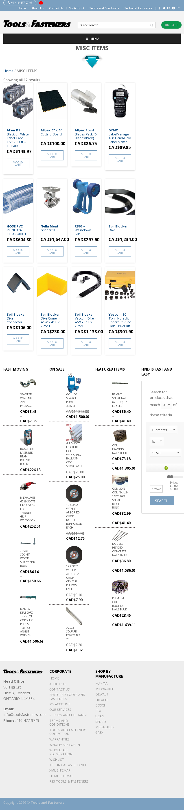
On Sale (171, 25)
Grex (99, 732)
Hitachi (101, 700)
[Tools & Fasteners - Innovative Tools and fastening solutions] (37, 22)
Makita (101, 683)
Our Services (60, 709)
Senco (100, 722)
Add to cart (18, 163)
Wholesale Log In (64, 744)
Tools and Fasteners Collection (68, 732)
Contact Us (56, 8)
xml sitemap (59, 770)
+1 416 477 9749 (21, 2)
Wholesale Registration (60, 752)
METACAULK (104, 727)
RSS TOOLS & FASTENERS (69, 781)
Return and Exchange (68, 715)
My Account (76, 8)
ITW (98, 711)
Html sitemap (61, 776)
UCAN (99, 716)
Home (22, 8)
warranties (59, 739)
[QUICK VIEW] (18, 104)
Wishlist (56, 759)
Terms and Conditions (104, 8)
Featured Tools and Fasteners (67, 697)
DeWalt (102, 694)
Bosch (100, 705)
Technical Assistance (138, 8)
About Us (37, 8)
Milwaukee (104, 689)
